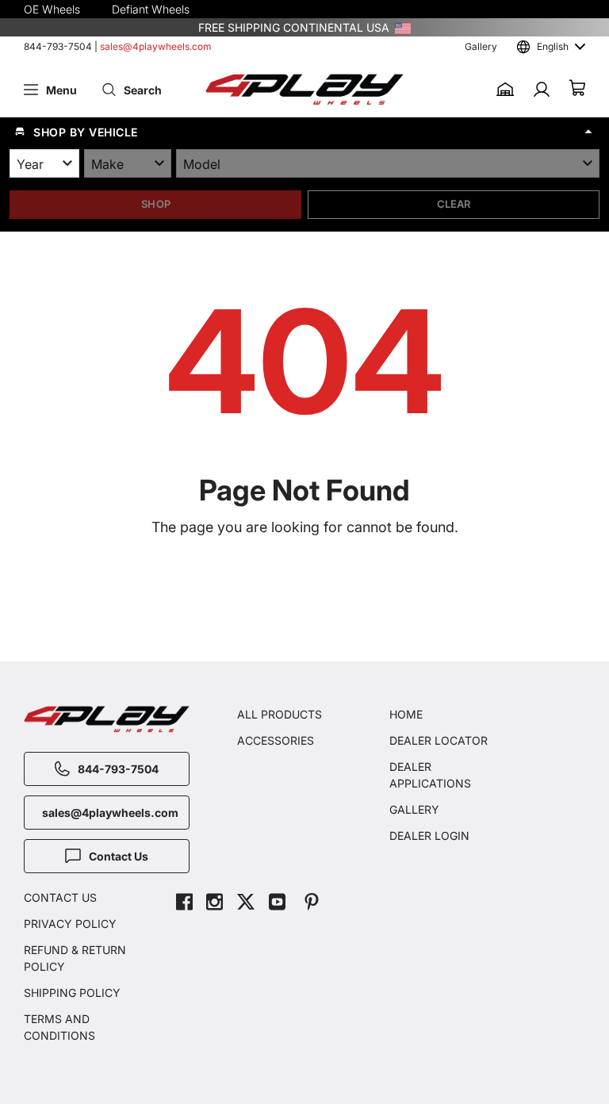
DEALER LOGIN (429, 835)
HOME (406, 714)
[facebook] (184, 903)
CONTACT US (60, 897)
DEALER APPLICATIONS (430, 775)
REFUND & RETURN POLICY (75, 958)
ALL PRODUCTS (279, 714)
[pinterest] (311, 903)
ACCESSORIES (275, 740)
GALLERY (414, 809)
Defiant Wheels (151, 9)
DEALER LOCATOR (438, 740)
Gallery (481, 46)
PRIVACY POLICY (70, 923)
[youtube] (277, 903)
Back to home (312, 597)
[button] (304, 131)
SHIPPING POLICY (72, 992)
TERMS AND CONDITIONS (59, 1027)
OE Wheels (52, 9)
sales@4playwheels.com (156, 46)
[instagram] (214, 903)
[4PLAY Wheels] (304, 90)
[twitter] (245, 903)
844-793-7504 (58, 46)
